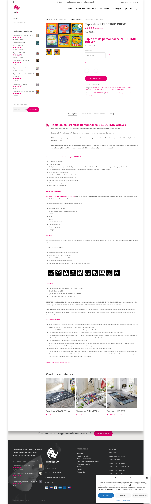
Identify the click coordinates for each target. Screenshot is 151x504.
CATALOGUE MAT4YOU (60, 19)
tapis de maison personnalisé (121, 93)
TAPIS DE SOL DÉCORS (101, 90)
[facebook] (13, 2)
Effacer (111, 55)
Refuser (123, 495)
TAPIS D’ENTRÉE (114, 460)
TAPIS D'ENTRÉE (76, 19)
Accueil (48, 19)
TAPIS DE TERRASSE (117, 90)
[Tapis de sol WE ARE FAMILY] (60, 393)
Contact (79, 469)
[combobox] (95, 55)
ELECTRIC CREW (98, 93)
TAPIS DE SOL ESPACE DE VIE (119, 467)
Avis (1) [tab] (112, 114)
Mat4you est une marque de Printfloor (58, 362)
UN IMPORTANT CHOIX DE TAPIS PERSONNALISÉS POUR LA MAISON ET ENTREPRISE (27, 452)
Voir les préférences (140, 495)
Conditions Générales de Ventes (88, 461)
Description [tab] (72, 114)
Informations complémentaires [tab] (93, 114)
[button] (147, 478)
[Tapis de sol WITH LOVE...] (91, 393)
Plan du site (81, 472)
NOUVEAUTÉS (113, 449)
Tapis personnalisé (94, 95)
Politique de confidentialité (123, 500)
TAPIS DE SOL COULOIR (117, 470)
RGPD (79, 467)
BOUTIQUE (112, 453)
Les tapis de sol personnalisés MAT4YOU (60, 196)
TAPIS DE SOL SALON (116, 473)
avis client (99, 28)
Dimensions (88, 51)
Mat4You (108, 93)
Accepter (106, 495)
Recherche (33, 110)
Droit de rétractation (84, 459)
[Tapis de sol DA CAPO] (122, 393)
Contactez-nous (103, 433)
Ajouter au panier (96, 78)
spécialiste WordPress (44, 501)
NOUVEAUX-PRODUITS (118, 88)
